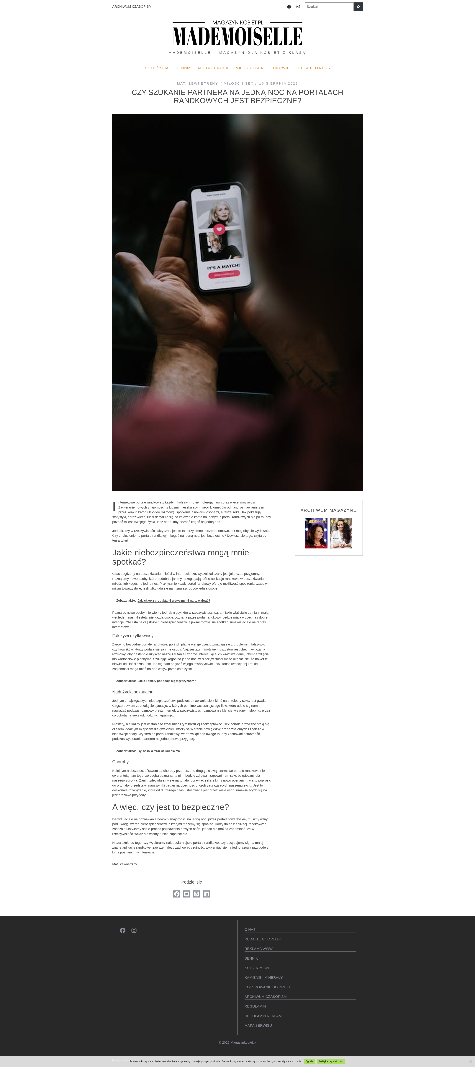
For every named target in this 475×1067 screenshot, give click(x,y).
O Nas (250, 930)
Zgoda (309, 1061)
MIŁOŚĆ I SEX (239, 83)
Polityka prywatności (331, 1061)
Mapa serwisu (258, 1025)
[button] (176, 893)
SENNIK (251, 958)
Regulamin (255, 1006)
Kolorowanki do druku (268, 987)
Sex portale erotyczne (240, 724)
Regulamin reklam (263, 1016)
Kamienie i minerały (264, 977)
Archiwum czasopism (266, 997)
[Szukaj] (358, 6)
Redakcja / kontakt (264, 939)
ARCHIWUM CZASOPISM (132, 6)
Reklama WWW (259, 949)
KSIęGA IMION (257, 968)
